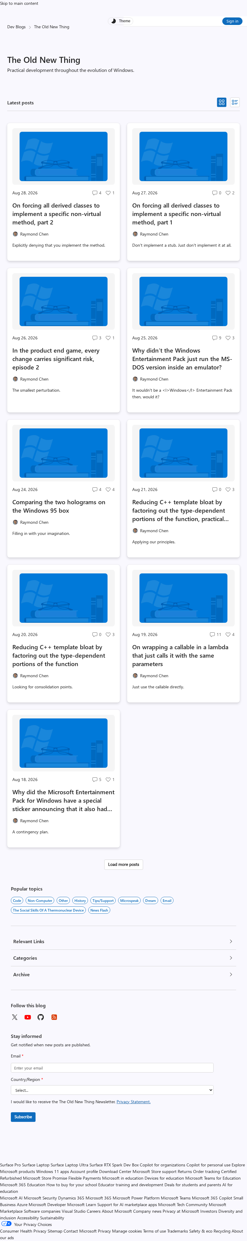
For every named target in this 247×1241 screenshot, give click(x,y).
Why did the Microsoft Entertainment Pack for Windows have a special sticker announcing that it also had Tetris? (63, 800)
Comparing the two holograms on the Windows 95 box (58, 506)
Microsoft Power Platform (136, 1198)
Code (17, 900)
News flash (99, 910)
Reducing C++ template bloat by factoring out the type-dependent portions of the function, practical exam (178, 510)
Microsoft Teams (176, 1198)
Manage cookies (127, 1231)
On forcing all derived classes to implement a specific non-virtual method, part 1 (176, 213)
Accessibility (28, 1218)
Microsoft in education (122, 1178)
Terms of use (154, 1231)
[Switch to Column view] (235, 102)
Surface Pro (10, 1165)
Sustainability (52, 1218)
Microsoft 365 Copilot (212, 1198)
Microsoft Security (40, 1198)
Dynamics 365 (71, 1198)
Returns (185, 1171)
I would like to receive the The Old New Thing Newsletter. (81, 1101)
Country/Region (27, 1079)
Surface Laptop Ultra (69, 1165)
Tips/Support (103, 900)
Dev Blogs (16, 26)
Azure (22, 1204)
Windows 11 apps (52, 1171)
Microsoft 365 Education (22, 1184)
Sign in (232, 20)
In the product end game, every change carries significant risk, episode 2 (55, 358)
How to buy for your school (71, 1184)
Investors (208, 1211)
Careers (94, 1211)
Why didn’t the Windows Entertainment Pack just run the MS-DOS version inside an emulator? (182, 358)
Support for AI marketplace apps (127, 1204)
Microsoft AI (11, 1198)
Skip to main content (19, 3)
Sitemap (55, 1231)
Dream (150, 900)
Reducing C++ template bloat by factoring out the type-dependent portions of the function (58, 655)
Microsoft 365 (98, 1198)
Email (17, 1056)
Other (63, 900)
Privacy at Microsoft (181, 1211)
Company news (147, 1211)
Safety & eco (200, 1231)
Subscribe (23, 1116)
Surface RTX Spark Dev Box (114, 1165)
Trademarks (177, 1231)
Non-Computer (40, 900)
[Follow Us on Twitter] (14, 1017)
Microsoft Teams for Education (213, 1178)
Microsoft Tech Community (183, 1204)
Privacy (105, 1231)
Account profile (84, 1171)
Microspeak (129, 900)
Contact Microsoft (80, 1231)
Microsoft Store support (155, 1171)
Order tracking (206, 1171)
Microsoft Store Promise (45, 1178)
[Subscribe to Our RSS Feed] (54, 1017)
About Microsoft (117, 1211)
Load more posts (123, 864)
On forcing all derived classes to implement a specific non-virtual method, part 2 (56, 213)
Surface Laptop (35, 1165)
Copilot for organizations (162, 1165)
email (167, 900)
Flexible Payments (84, 1178)
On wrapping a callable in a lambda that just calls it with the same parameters (180, 655)
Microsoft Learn (81, 1204)
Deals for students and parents (192, 1184)
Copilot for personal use (208, 1165)
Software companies (42, 1211)
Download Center (115, 1171)
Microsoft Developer (47, 1204)
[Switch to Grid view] (222, 102)
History (80, 900)
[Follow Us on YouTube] (27, 1017)
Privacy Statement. (134, 1101)
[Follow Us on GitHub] (41, 1017)
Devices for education (164, 1178)
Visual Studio (74, 1211)
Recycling (222, 1231)
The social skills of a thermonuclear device (48, 910)
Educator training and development (130, 1184)
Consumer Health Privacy (23, 1231)
